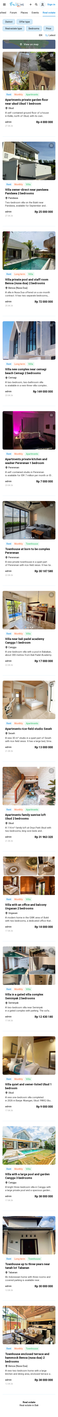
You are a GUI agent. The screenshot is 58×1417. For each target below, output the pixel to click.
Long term (19, 274)
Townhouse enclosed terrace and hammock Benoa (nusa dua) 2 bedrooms (27, 1357)
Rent (8, 94)
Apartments (32, 94)
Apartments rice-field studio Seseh (28, 728)
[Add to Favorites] (51, 55)
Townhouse (32, 544)
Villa (28, 184)
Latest (52, 35)
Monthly (18, 94)
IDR (40, 35)
